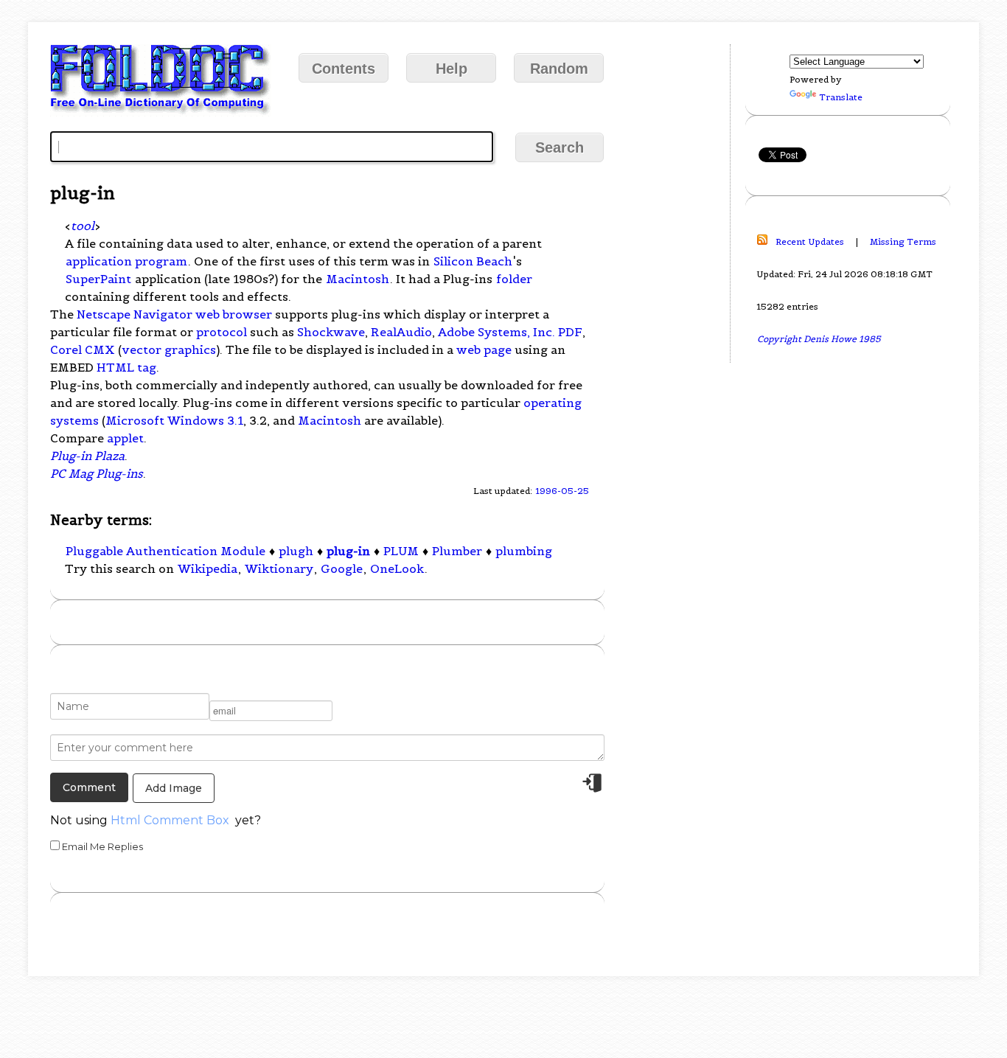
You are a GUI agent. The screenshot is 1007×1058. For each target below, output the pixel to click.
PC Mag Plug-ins (96, 473)
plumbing (523, 550)
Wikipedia (207, 568)
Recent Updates (810, 241)
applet (125, 438)
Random (559, 68)
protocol (221, 331)
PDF (570, 331)
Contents (343, 68)
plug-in (348, 550)
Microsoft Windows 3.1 (174, 420)
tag (146, 367)
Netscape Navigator (134, 314)
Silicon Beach (472, 261)
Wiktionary (279, 568)
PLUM (401, 550)
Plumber (457, 550)
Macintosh (357, 278)
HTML (115, 367)
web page (484, 349)
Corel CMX (82, 349)
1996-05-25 (562, 490)
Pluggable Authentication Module (165, 550)
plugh (296, 550)
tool (82, 225)
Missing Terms (903, 241)
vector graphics (169, 349)
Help (451, 68)
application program (126, 261)
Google (342, 568)
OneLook (397, 568)
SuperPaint (98, 278)
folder (514, 278)
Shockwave (331, 331)
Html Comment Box (170, 820)
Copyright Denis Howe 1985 (819, 338)
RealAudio (401, 331)
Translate (841, 96)
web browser (233, 314)
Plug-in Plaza (87, 455)
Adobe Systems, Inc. (496, 331)
